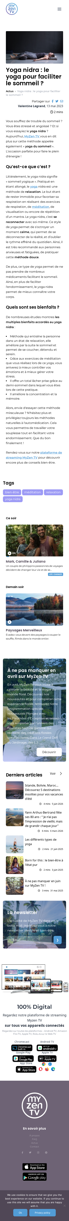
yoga (34, 186)
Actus (9, 91)
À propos (34, 1135)
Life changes (55, 574)
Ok (20, 1212)
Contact (34, 1146)
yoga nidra (12, 499)
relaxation (53, 492)
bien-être (12, 492)
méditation (40, 207)
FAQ (34, 1139)
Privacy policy (42, 1212)
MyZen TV (32, 136)
